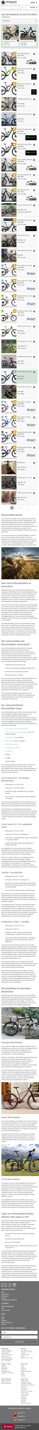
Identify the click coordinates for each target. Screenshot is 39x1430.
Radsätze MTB (24, 1380)
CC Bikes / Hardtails (6, 1350)
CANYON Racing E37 (23, 53)
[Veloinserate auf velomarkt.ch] (9, 2)
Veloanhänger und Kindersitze (28, 1385)
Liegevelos (23, 1370)
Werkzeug (23, 1397)
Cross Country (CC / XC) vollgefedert (16, 732)
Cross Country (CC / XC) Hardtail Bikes (16, 729)
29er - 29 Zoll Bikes (6, 1360)
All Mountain (9, 741)
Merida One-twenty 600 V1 (25, 84)
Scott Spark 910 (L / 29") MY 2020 (27, 341)
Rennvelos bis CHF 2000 (26, 1351)
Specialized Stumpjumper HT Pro (27, 356)
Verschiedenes (24, 1395)
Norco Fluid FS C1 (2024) (24, 265)
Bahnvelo (23, 1376)
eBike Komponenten (25, 1403)
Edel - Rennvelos (25, 1350)
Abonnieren (19, 1342)
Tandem (23, 1367)
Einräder (23, 1374)
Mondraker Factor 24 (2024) (25, 311)
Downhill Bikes (9, 737)
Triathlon (23, 1353)
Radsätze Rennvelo (25, 1382)
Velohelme (23, 1400)
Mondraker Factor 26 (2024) (25, 296)
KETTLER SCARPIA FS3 (24, 174)
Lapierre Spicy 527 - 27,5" (24, 477)
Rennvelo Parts (24, 1388)
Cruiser (22, 1373)
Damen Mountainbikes (11, 744)
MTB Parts (23, 1386)
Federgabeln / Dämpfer (26, 1383)
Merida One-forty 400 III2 (24, 68)
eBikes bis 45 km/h (6, 1382)
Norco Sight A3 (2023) (23, 417)
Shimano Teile (24, 1392)
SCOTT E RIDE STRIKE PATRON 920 (27, 159)
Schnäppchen (4, 1368)
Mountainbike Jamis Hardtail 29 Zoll (28, 250)
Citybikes (3, 1365)
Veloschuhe (23, 1401)
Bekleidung (23, 1389)
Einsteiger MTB (5, 1356)
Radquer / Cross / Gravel (27, 1357)
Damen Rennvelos (25, 1354)
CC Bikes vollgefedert (6, 1351)
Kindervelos (4, 1370)
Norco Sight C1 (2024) (23, 402)
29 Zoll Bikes (8, 751)
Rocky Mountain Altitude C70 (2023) (28, 447)
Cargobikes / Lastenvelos (7, 1373)
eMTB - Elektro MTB (6, 1383)
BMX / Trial (23, 1368)
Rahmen (23, 1356)
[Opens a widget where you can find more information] (8, 1426)
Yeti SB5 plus (21, 462)
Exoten (22, 1365)
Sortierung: (5, 17)
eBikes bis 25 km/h (6, 1380)
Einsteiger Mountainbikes (12, 747)
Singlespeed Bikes (5, 1371)
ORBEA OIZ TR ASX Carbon (25, 114)
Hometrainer (24, 1398)
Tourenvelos (4, 1367)
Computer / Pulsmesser (26, 1391)
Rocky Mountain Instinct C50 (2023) (28, 432)
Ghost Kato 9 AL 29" (23, 235)
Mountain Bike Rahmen (6, 1359)
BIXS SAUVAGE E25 (23, 190)
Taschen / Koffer (25, 1394)
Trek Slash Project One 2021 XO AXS (30, 41)
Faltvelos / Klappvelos (26, 1371)
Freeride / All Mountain (6, 1354)
